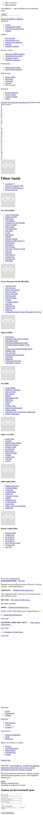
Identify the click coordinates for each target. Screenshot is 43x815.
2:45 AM (8, 459)
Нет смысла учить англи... (21, 600)
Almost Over (9, 257)
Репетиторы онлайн (12, 67)
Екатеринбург (10, 752)
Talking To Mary (11, 217)
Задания (8, 727)
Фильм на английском (13, 42)
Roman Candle (10, 533)
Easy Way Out (10, 353)
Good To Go (9, 504)
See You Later (10, 259)
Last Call (8, 547)
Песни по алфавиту (12, 186)
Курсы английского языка (15, 54)
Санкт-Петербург (11, 748)
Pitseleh (8, 396)
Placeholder (9, 245)
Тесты (7, 99)
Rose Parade (9, 451)
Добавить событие (12, 46)
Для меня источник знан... (14, 632)
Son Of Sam (9, 337)
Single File (9, 494)
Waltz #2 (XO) (10, 392)
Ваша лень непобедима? (13, 615)
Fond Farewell (10, 296)
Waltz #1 (8, 402)
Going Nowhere (11, 225)
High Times (9, 219)
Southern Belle (10, 492)
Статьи (8, 25)
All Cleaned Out (11, 229)
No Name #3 (9, 541)
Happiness (9, 359)
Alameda (8, 441)
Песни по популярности (14, 188)
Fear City (8, 251)
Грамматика (9, 713)
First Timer (9, 231)
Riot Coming (9, 227)
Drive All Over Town (12, 543)
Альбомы (8, 184)
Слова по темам (11, 97)
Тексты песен (10, 723)
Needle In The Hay (12, 486)
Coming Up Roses (11, 496)
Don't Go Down (11, 292)
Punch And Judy (11, 453)
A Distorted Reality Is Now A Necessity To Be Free (23, 312)
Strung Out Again (11, 294)
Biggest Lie (9, 508)
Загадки (8, 83)
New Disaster (10, 247)
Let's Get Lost (10, 288)
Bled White (9, 400)
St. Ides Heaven (10, 502)
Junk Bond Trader (11, 341)
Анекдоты (9, 81)
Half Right (9, 261)
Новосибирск (10, 750)
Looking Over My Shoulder (15, 223)
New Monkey (10, 221)
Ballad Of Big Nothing (13, 443)
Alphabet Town (10, 500)
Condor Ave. (9, 535)
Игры (7, 737)
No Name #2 (9, 539)
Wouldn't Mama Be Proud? (14, 355)
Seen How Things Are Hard (15, 249)
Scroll (3, 781)
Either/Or (8, 253)
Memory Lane (10, 308)
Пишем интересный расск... (23, 590)
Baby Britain (9, 394)
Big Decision (9, 243)
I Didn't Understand (12, 414)
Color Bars (9, 357)
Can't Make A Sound (12, 363)
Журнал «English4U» (13, 735)
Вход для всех (10, 5)
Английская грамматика (14, 29)
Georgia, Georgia (11, 239)
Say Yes (8, 461)
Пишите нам (5, 760)
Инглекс (22, 581)
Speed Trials (9, 439)
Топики (8, 31)
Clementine (9, 490)
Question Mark (10, 410)
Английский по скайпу (14, 56)
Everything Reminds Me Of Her (16, 343)
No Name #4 (9, 545)
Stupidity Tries (10, 351)
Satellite (8, 498)
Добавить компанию (13, 60)
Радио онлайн (10, 95)
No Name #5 (9, 449)
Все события (10, 38)
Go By (7, 233)
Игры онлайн (10, 77)
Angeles (8, 455)
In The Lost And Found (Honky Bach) (18, 349)
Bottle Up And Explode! (13, 408)
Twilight (8, 300)
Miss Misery (9, 235)
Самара (8, 754)
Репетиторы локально (13, 69)
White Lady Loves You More (15, 506)
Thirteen (8, 237)
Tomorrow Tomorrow (13, 390)
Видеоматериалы (11, 93)
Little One (8, 310)
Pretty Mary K (10, 255)
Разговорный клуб (12, 40)
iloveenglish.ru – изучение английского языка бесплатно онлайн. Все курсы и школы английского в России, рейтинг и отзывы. (20, 768)
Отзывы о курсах (11, 58)
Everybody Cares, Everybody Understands (20, 412)
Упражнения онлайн (13, 27)
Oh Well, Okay (10, 406)
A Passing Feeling (11, 302)
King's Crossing (10, 298)
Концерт (8, 44)
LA (6, 347)
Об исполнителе (11, 190)
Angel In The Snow (12, 215)
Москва (8, 746)
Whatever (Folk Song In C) (14, 241)
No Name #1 (9, 537)
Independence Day (11, 398)
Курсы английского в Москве (12, 19)
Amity (7, 404)
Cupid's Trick (10, 457)
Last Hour (8, 304)
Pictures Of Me (10, 447)
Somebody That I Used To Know (17, 339)
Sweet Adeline (10, 388)
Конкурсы (9, 79)
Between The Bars (11, 445)
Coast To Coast (10, 286)
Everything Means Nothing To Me (17, 345)
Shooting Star (10, 306)
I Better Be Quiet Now (13, 361)
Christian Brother (11, 488)
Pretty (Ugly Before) (12, 290)
